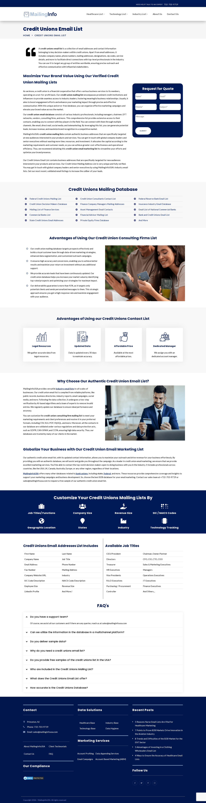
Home (26, 35)
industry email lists (65, 388)
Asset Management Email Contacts (96, 209)
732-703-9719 (171, 4)
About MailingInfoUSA (34, 746)
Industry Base (112, 723)
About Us (157, 14)
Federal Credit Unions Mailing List (45, 198)
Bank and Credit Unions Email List (154, 215)
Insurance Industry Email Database (155, 204)
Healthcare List (95, 14)
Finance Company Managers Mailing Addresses (102, 204)
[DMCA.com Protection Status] (33, 778)
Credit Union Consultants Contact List (98, 198)
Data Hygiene (112, 728)
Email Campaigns (85, 759)
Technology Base (87, 728)
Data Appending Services (107, 753)
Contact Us (173, 14)
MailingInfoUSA (31, 473)
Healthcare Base (87, 723)
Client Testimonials (58, 746)
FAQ (51, 754)
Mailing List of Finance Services (44, 209)
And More (143, 220)
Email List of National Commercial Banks (157, 209)
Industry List (139, 14)
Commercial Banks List (40, 215)
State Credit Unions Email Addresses (46, 220)
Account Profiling (85, 753)
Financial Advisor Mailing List (94, 215)
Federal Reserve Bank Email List (153, 198)
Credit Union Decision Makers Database (48, 204)
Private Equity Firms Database (94, 220)
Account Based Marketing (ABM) (110, 759)
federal (107, 473)
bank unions (82, 473)
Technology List (117, 14)
